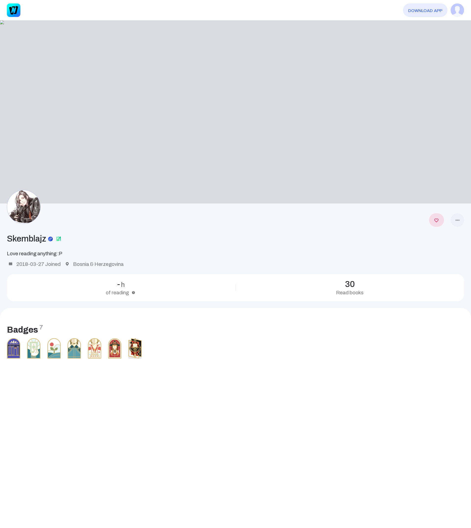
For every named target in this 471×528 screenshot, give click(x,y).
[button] (235, 112)
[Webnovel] (13, 10)
